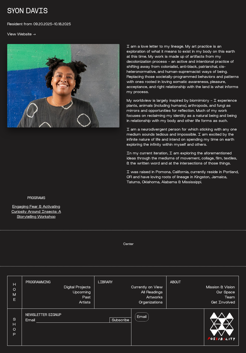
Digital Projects (77, 287)
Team (230, 297)
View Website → (21, 34)
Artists (85, 302)
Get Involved (223, 302)
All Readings (152, 292)
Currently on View (147, 287)
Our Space (225, 292)
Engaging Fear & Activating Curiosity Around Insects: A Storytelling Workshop (36, 211)
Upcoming (82, 292)
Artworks (154, 297)
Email (30, 320)
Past (86, 297)
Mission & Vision (220, 287)
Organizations (151, 302)
